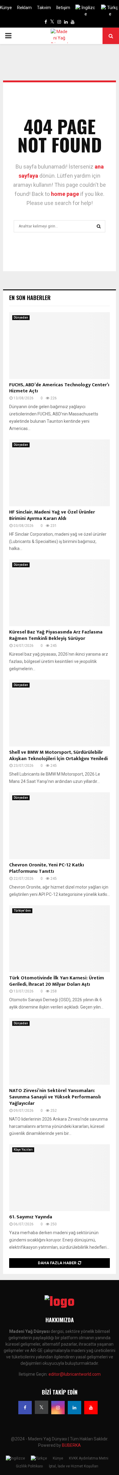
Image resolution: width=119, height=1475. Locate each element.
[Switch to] (85, 11)
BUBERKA (71, 1445)
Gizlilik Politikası (29, 1466)
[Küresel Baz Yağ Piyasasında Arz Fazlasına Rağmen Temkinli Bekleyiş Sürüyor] (59, 592)
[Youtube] (91, 1407)
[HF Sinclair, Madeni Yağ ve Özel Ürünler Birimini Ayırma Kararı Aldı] (59, 472)
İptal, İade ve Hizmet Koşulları (73, 1466)
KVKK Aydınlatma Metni (88, 1458)
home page (65, 194)
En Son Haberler (30, 298)
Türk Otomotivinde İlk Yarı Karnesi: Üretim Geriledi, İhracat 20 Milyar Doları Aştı (56, 981)
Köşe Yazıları (23, 1149)
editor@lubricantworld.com (75, 1374)
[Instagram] (58, 1407)
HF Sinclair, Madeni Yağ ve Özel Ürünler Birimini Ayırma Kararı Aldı (52, 515)
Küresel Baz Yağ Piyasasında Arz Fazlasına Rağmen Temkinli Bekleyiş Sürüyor (56, 635)
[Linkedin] (74, 1407)
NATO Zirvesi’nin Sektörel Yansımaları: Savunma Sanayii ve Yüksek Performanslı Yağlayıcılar (55, 1097)
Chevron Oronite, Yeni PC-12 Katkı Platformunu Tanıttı (46, 868)
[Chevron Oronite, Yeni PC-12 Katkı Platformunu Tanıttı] (59, 825)
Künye (6, 7)
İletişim (63, 7)
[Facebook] (25, 1407)
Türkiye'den (22, 910)
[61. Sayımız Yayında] (59, 1177)
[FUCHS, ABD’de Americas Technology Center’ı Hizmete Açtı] (59, 345)
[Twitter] (41, 1407)
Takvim (44, 7)
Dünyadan (21, 317)
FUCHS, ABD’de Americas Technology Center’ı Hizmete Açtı (59, 388)
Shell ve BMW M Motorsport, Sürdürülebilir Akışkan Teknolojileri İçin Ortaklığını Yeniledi (58, 755)
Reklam (24, 7)
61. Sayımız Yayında (30, 1217)
